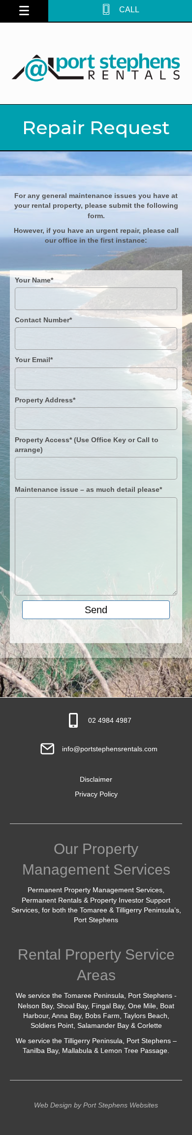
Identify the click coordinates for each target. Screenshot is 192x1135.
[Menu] (24, 10)
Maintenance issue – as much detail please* (88, 489)
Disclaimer (96, 779)
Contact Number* (43, 320)
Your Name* (34, 280)
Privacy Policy (96, 794)
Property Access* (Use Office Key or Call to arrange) (87, 445)
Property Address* (45, 400)
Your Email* (34, 360)
